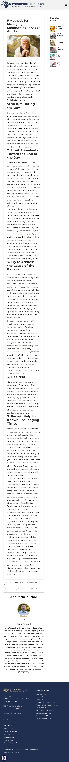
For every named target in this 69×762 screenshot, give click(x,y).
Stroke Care (8, 740)
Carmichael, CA (42, 708)
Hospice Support (10, 743)
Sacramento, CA (42, 716)
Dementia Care (9, 737)
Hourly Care (8, 728)
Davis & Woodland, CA (44, 718)
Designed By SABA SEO (13, 752)
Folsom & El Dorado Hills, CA (47, 705)
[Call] (24, 619)
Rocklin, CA (40, 699)
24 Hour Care (9, 734)
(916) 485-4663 (15, 713)
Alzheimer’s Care (10, 731)
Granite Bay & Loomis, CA (45, 702)
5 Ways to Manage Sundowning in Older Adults (22, 589)
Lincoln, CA (40, 697)
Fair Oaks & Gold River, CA (46, 710)
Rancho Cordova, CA (43, 713)
